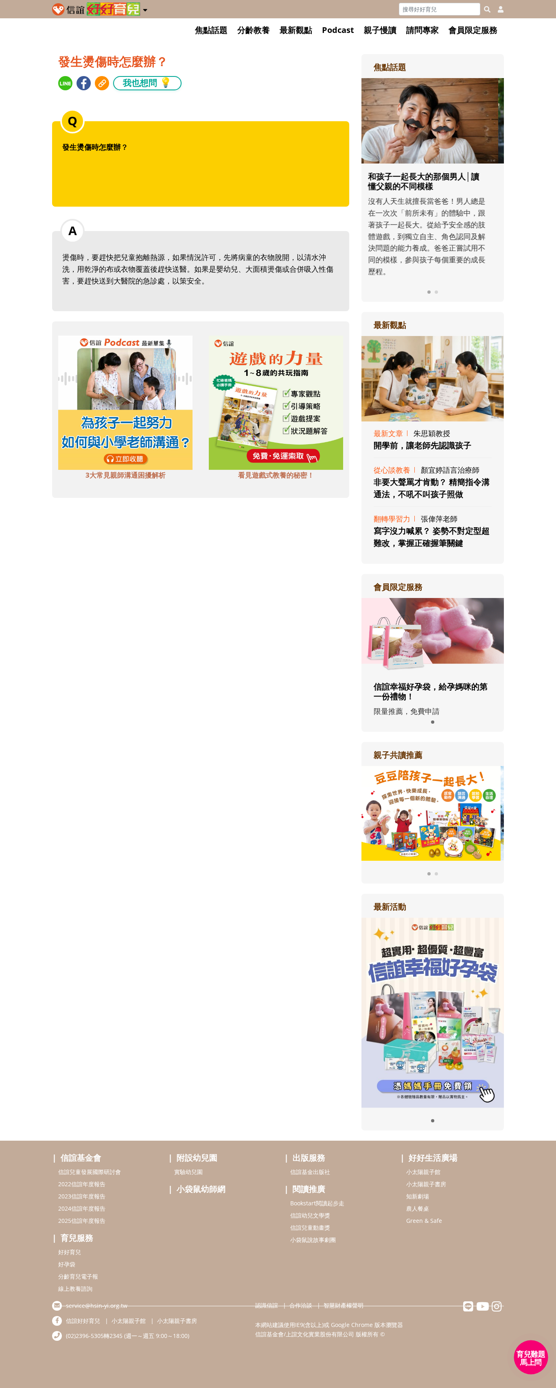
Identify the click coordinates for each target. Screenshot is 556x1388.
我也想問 (147, 82)
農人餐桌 (417, 1208)
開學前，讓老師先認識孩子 (422, 445)
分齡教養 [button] (253, 29)
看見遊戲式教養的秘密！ (276, 475)
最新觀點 (296, 29)
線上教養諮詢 (75, 1288)
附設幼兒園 (197, 1157)
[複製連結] (102, 83)
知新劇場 (417, 1196)
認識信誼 (266, 1305)
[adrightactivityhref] (432, 1012)
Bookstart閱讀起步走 (317, 1203)
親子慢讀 (380, 29)
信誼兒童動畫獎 (310, 1227)
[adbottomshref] (125, 401)
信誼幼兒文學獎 (310, 1215)
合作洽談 (300, 1305)
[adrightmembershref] (432, 635)
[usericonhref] (497, 9)
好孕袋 (66, 1264)
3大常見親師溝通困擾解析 (125, 475)
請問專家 (422, 29)
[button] (145, 8)
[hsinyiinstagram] (497, 1308)
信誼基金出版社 (310, 1172)
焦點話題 (211, 29)
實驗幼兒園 (188, 1172)
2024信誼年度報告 (81, 1208)
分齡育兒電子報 (78, 1276)
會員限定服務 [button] (473, 29)
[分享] (65, 83)
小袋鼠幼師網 (201, 1188)
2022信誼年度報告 (81, 1184)
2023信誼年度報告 (81, 1196)
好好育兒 (69, 1252)
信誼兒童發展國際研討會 (89, 1172)
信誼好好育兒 (83, 1321)
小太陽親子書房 (426, 1184)
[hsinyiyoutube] (482, 1308)
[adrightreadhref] (432, 812)
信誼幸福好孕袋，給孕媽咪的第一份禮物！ (431, 691)
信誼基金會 (81, 1157)
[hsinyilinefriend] (468, 1308)
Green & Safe (424, 1220)
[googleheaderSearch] (487, 9)
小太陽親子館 (423, 1172)
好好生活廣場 (433, 1157)
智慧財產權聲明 (343, 1305)
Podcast (338, 29)
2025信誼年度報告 (81, 1220)
